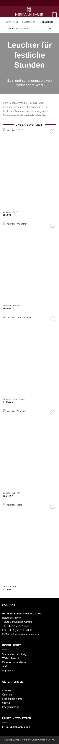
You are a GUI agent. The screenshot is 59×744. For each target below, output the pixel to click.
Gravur (6, 702)
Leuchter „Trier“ (10, 586)
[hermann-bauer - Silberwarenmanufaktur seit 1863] (29, 11)
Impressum (8, 670)
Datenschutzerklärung (14, 662)
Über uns (7, 694)
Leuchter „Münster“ (12, 305)
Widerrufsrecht (10, 658)
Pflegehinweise (10, 707)
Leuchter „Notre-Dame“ (14, 399)
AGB (5, 666)
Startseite (12, 22)
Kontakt (6, 690)
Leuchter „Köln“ (10, 212)
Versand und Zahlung (14, 654)
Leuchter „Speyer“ (11, 493)
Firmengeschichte (12, 698)
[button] (4, 12)
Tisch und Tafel (30, 22)
